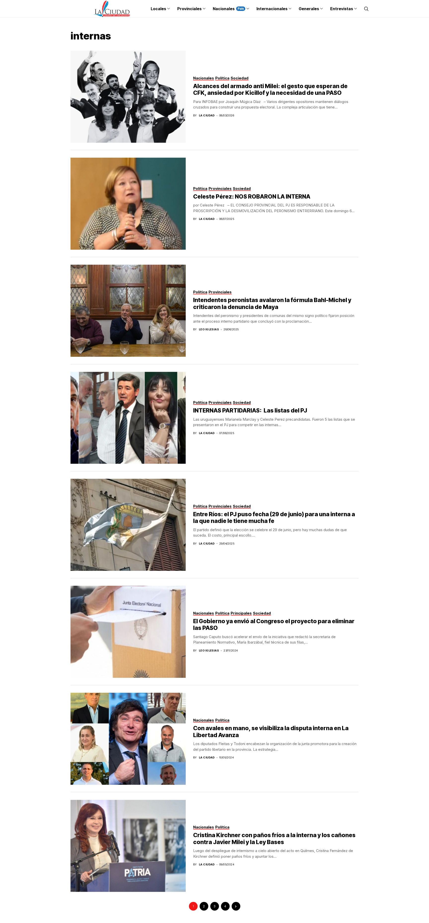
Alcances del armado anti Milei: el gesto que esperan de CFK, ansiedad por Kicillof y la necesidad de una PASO (270, 90)
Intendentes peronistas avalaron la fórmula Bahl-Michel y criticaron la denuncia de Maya (272, 303)
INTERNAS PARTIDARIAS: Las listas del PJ (250, 410)
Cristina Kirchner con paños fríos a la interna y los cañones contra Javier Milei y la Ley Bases (274, 839)
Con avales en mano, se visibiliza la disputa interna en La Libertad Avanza (271, 732)
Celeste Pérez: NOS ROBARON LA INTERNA (251, 196)
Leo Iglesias (209, 329)
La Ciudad (207, 115)
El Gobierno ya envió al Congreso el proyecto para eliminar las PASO (274, 625)
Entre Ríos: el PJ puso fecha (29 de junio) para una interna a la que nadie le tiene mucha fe (274, 518)
